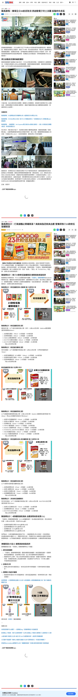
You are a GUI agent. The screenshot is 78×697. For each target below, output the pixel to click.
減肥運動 (10, 221)
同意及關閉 (70, 693)
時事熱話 (68, 55)
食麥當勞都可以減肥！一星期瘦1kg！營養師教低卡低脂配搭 (19, 629)
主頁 (2, 8)
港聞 (6, 8)
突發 (67, 47)
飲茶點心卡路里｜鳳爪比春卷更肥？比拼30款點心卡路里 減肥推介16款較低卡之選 (26, 633)
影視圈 (67, 39)
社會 (9, 8)
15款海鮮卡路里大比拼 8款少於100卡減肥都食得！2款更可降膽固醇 (22, 636)
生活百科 (68, 94)
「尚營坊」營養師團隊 (38, 278)
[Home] (9, 2)
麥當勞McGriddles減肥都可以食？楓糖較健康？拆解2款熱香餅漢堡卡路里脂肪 (25, 643)
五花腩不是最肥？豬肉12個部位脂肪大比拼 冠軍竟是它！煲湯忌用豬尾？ (23, 640)
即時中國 (68, 31)
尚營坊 (10, 619)
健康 (6, 221)
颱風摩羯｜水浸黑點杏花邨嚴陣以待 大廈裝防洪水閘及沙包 (19, 115)
